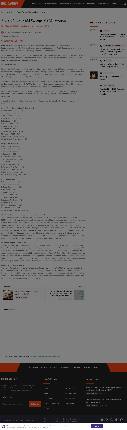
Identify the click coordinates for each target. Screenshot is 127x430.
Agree (97, 426)
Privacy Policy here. (43, 428)
